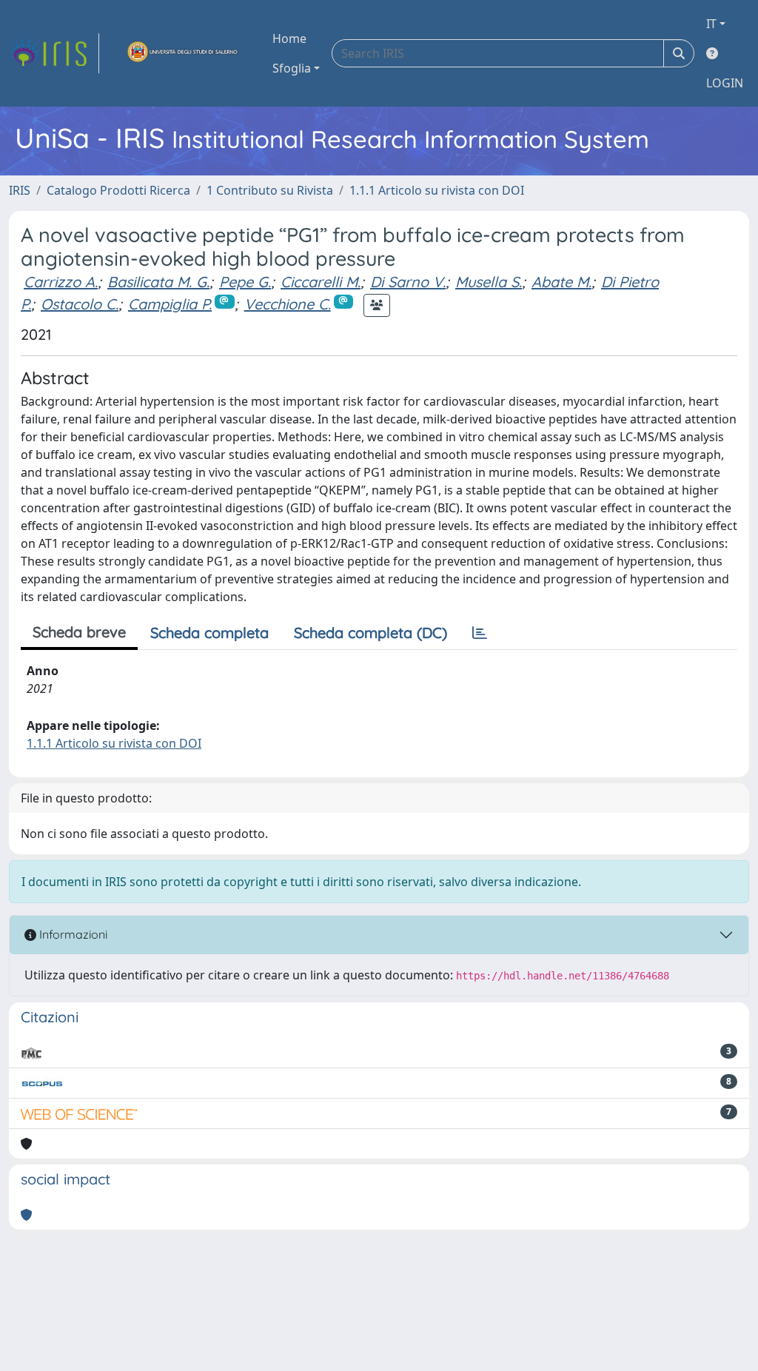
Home (289, 38)
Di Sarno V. (408, 281)
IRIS (19, 190)
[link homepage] (54, 53)
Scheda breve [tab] (79, 632)
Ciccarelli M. (320, 281)
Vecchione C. (287, 304)
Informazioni (71, 934)
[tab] (480, 632)
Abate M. (561, 281)
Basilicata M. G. (158, 281)
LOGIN (724, 83)
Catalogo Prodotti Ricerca (118, 190)
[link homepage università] (183, 53)
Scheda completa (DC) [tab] (370, 632)
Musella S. (488, 281)
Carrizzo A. (61, 281)
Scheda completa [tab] (209, 632)
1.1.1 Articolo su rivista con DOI (436, 190)
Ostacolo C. (79, 304)
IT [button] (711, 24)
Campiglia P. (170, 304)
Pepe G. (245, 281)
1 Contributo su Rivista (270, 190)
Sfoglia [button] (291, 68)
